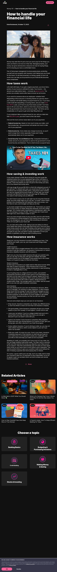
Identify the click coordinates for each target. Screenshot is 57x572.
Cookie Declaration (30, 564)
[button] (48, 25)
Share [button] (30, 364)
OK (7, 569)
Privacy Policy (12, 565)
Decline (19, 569)
